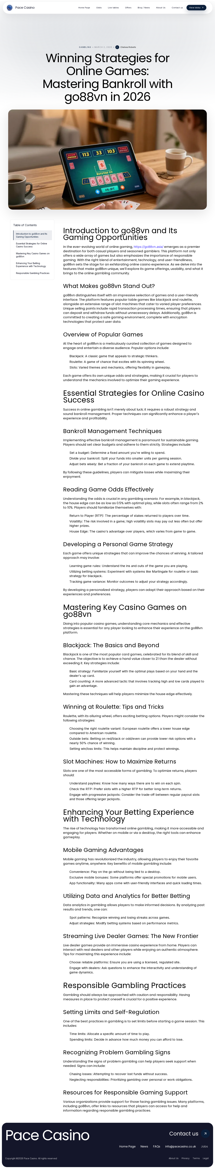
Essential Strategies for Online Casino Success (31, 245)
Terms (196, 1158)
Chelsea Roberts (128, 47)
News (144, 1146)
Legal (206, 1158)
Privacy (186, 1158)
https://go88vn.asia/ (148, 247)
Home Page (127, 1146)
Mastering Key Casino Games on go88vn (33, 255)
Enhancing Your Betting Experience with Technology (31, 265)
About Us (173, 1158)
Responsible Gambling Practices (32, 273)
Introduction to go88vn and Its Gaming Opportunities (31, 235)
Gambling (85, 47)
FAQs (156, 1146)
